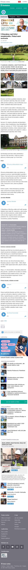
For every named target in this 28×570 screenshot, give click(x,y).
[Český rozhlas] (5, 1)
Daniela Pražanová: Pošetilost (16, 370)
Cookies (3, 566)
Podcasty (3, 536)
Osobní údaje (10, 566)
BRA (5, 321)
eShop (3, 524)
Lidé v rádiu (18, 522)
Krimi (3, 344)
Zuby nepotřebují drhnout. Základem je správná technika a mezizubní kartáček (16, 393)
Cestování (4, 17)
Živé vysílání (5, 350)
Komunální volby (5, 520)
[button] (25, 168)
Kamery (25, 8)
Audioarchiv (19, 8)
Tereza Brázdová (14, 61)
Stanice (3, 522)
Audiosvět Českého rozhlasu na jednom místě (12, 357)
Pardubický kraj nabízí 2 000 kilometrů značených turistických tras (15, 425)
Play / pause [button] (3, 166)
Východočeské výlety (6, 42)
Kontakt (17, 526)
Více (19, 17)
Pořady (4, 347)
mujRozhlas (4, 337)
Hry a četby (5, 341)
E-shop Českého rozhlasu (10, 439)
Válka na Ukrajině (5, 518)
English (24, 566)
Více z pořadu (6, 406)
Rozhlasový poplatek (20, 529)
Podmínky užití (17, 566)
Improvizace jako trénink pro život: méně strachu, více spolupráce (15, 386)
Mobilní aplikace (5, 538)
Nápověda (17, 520)
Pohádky (11, 344)
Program (12, 8)
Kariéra (16, 524)
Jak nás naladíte (19, 518)
